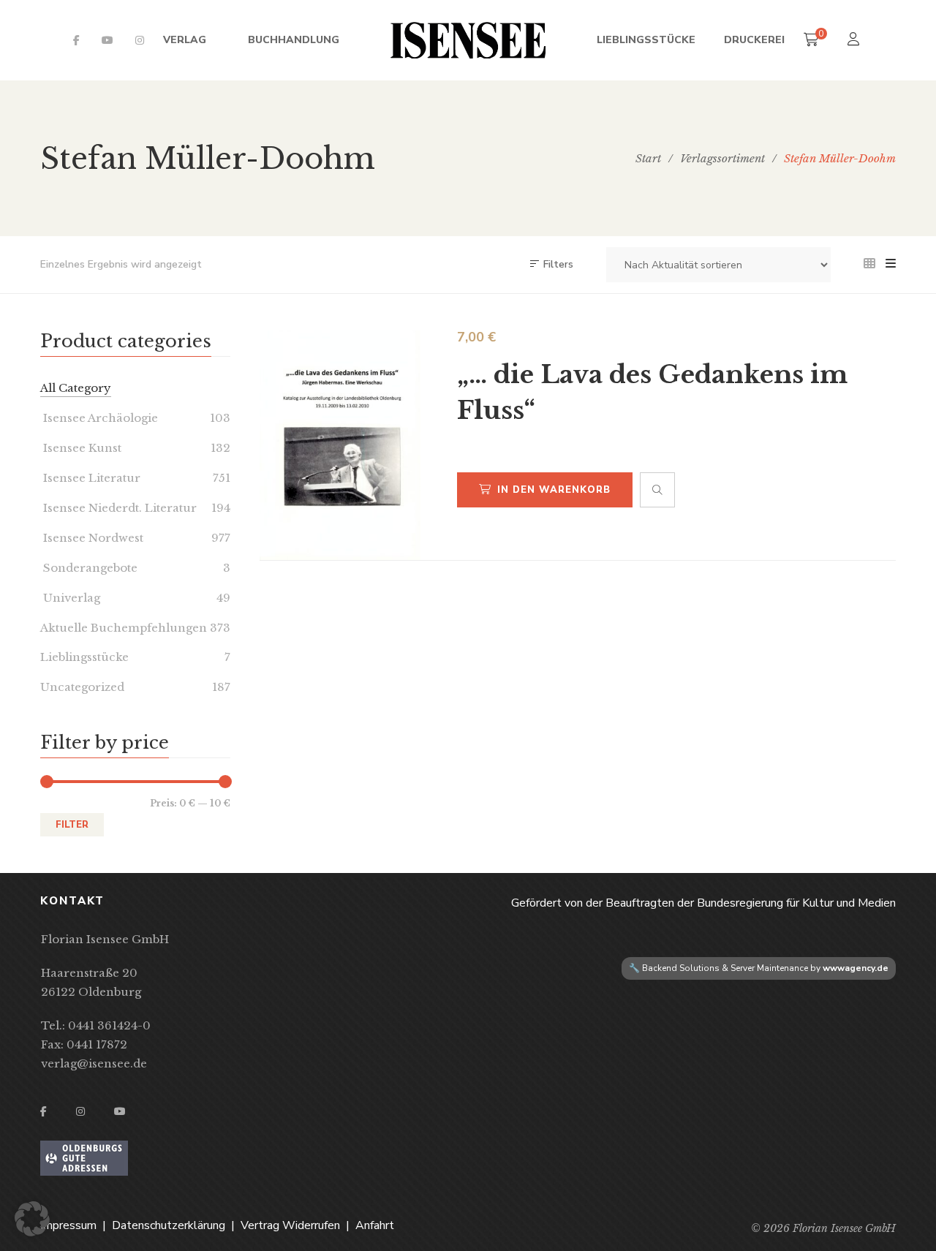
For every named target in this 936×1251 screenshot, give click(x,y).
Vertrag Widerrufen (290, 1225)
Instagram (139, 40)
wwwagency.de (855, 968)
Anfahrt (374, 1225)
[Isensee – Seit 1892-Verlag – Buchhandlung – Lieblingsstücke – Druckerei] (468, 40)
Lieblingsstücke (84, 657)
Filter (72, 824)
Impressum (68, 1225)
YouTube (107, 40)
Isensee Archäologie (99, 418)
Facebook (76, 40)
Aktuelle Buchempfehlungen (123, 628)
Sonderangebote (88, 568)
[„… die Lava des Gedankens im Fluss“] (340, 445)
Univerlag (70, 598)
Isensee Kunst (80, 448)
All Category (75, 388)
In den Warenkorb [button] (554, 489)
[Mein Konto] (855, 41)
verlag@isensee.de (94, 1063)
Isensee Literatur (90, 478)
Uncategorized (82, 687)
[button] (32, 1219)
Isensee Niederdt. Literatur (118, 508)
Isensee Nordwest (91, 538)
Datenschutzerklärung (168, 1225)
